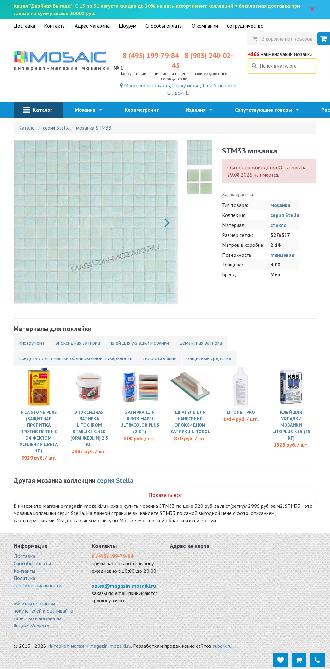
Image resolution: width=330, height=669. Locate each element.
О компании (205, 26)
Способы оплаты (164, 26)
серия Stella (284, 215)
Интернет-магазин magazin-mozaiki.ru (89, 646)
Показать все (165, 494)
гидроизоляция (159, 358)
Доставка (24, 26)
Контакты (55, 26)
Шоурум (127, 26)
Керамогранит (144, 110)
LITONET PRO (241, 412)
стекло (278, 225)
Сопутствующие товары (265, 110)
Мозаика (87, 110)
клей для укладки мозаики (140, 342)
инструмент (31, 342)
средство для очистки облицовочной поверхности (75, 358)
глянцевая (282, 255)
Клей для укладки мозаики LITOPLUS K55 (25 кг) (291, 425)
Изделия (197, 110)
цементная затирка (201, 342)
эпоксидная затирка (77, 342)
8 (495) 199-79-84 (151, 55)
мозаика (280, 205)
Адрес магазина (92, 26)
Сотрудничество (245, 26)
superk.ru (222, 646)
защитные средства (209, 358)
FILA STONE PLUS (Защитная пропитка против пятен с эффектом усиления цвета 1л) (39, 431)
